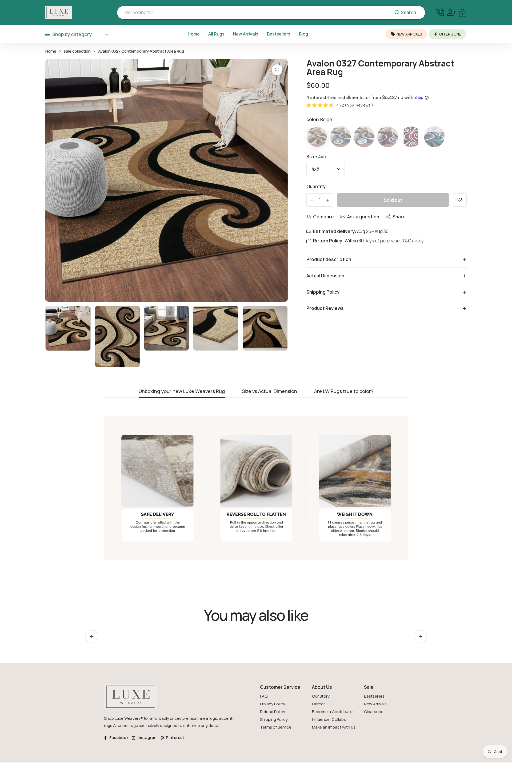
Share (399, 217)
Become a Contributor (333, 711)
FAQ (263, 696)
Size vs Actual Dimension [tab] (269, 391)
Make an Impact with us (333, 727)
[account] (451, 12)
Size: (316, 157)
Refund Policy (272, 711)
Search (408, 12)
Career (318, 704)
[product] (277, 69)
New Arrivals (245, 34)
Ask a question (363, 217)
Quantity (316, 186)
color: (319, 119)
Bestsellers (278, 34)
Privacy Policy (272, 704)
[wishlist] (460, 200)
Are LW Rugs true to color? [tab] (344, 391)
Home (194, 34)
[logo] (58, 12)
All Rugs (216, 34)
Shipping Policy (274, 719)
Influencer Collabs (329, 719)
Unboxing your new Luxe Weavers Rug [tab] (182, 391)
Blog (303, 34)
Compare (323, 217)
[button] (420, 636)
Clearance (373, 711)
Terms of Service (275, 727)
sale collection (77, 51)
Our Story (321, 696)
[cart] (462, 12)
